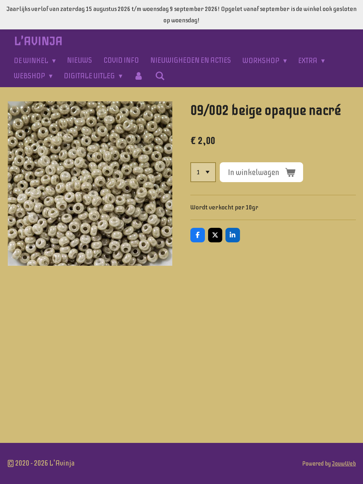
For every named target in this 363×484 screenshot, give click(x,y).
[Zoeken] (160, 76)
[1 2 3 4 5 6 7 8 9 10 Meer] (203, 172)
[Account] (138, 76)
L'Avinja (38, 41)
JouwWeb (344, 463)
